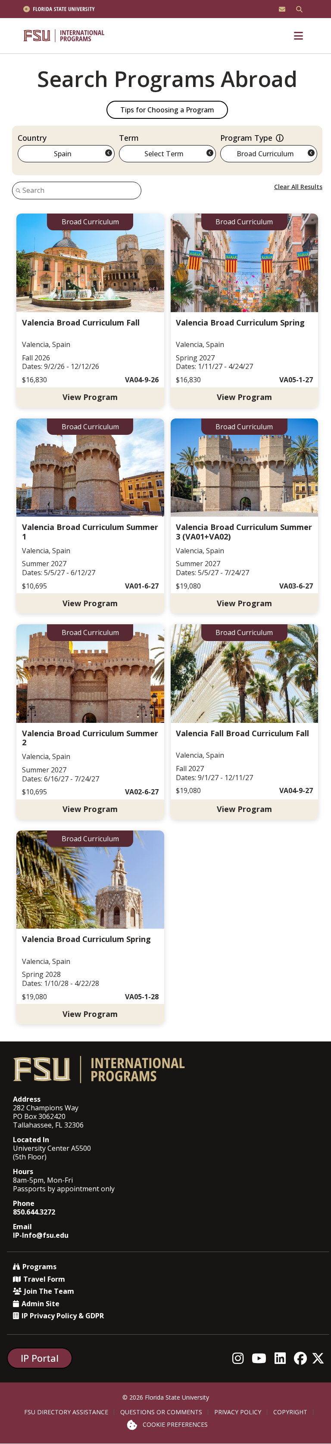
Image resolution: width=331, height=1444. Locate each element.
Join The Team (49, 1291)
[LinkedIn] (282, 1358)
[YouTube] (261, 1358)
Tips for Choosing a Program (167, 110)
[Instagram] (240, 1358)
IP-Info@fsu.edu (41, 1235)
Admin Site (40, 1303)
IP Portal (40, 1357)
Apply (90, 310)
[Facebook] (303, 1358)
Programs (39, 1266)
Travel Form (44, 1279)
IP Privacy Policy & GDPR (63, 1315)
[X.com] (320, 1358)
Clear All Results (298, 187)
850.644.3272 (34, 1212)
